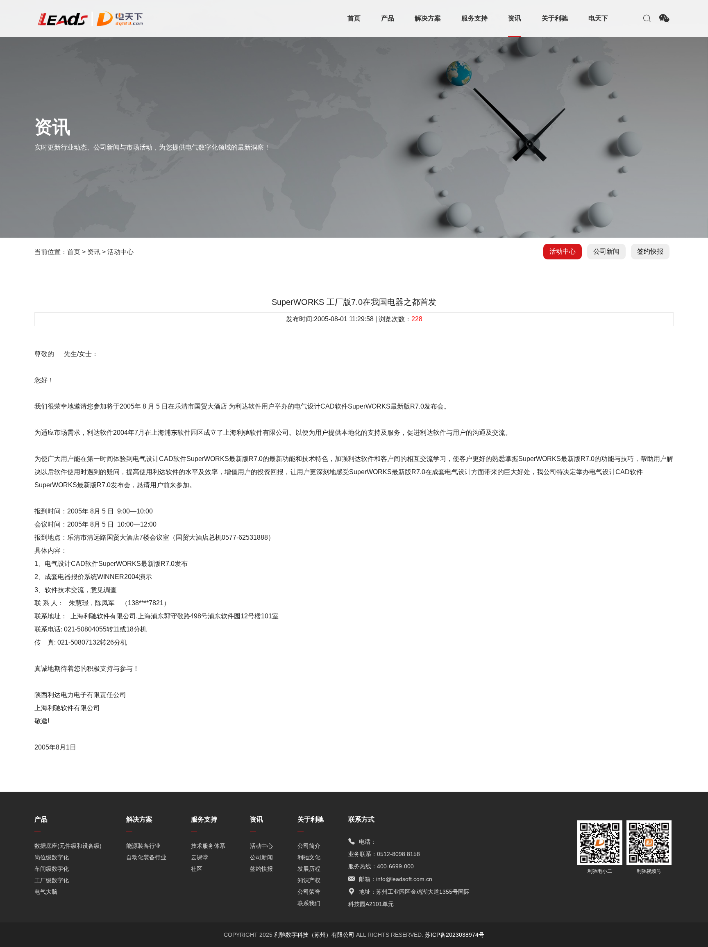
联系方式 (361, 819)
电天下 (598, 18)
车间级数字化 (51, 868)
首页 (354, 18)
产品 (387, 18)
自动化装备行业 (146, 857)
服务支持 (474, 18)
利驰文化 (308, 857)
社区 (196, 868)
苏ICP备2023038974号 (454, 934)
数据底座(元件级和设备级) (68, 846)
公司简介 (308, 846)
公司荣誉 (308, 891)
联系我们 (308, 903)
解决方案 (428, 18)
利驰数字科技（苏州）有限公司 (315, 934)
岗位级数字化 (51, 857)
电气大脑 (45, 891)
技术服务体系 (208, 846)
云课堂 (199, 857)
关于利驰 (555, 18)
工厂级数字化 (51, 880)
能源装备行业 (143, 846)
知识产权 (308, 880)
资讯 (514, 18)
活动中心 (120, 251)
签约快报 (650, 251)
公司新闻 (606, 251)
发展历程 (308, 868)
